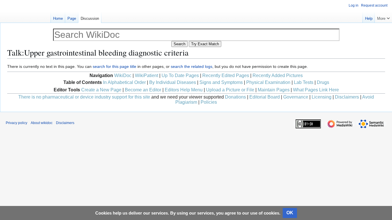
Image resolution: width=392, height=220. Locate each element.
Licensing (321, 97)
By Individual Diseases (172, 82)
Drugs (323, 82)
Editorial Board (264, 97)
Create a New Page (101, 89)
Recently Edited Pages (225, 75)
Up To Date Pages (180, 75)
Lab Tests (303, 82)
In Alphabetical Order (124, 82)
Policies (209, 102)
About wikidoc (42, 123)
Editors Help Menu (184, 89)
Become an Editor (143, 89)
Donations (235, 97)
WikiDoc (122, 75)
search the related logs (191, 66)
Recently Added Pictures (278, 75)
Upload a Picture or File (230, 89)
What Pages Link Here (316, 89)
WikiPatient (146, 75)
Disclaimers (347, 97)
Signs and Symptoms (221, 82)
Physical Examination (268, 82)
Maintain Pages (274, 89)
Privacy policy (16, 123)
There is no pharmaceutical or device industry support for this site (84, 97)
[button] (383, 17)
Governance (295, 97)
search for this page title (114, 66)
